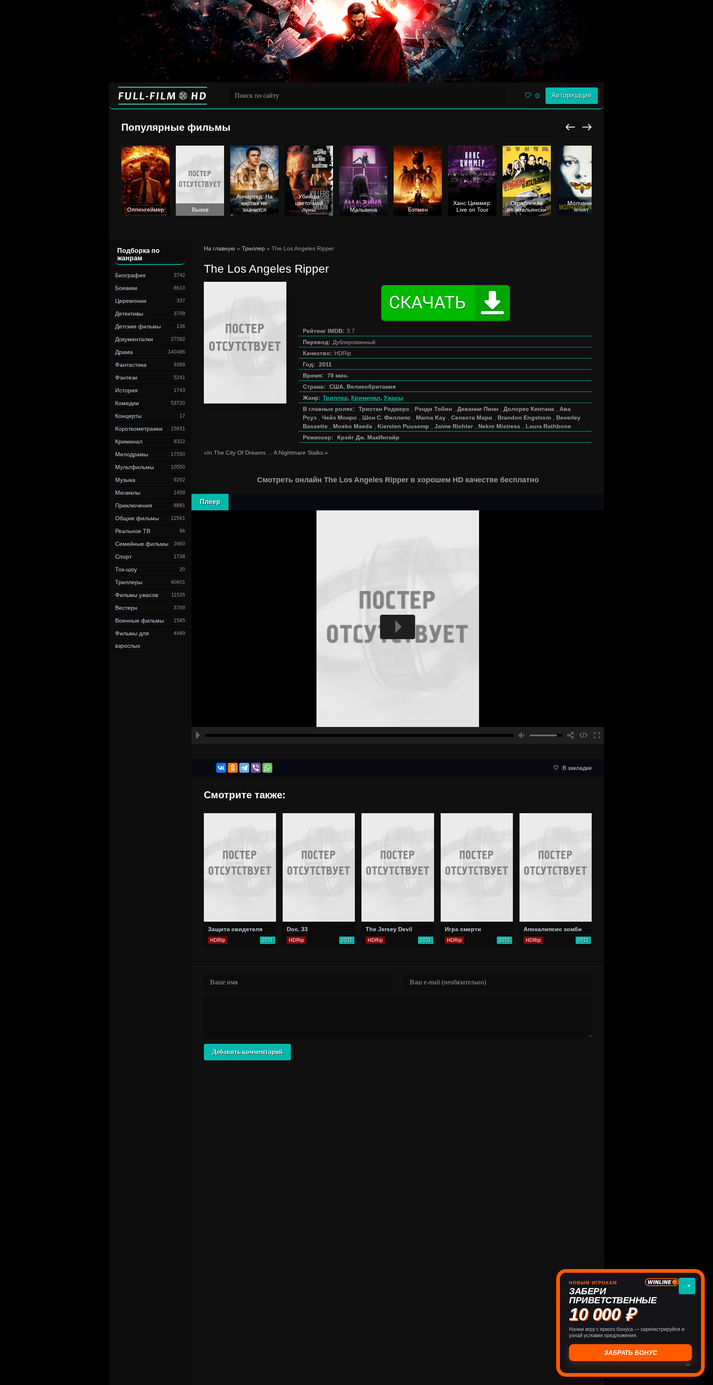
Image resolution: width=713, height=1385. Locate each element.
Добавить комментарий (247, 1051)
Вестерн (126, 607)
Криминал (128, 441)
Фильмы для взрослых (132, 639)
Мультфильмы (134, 467)
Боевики (126, 288)
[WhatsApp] (267, 768)
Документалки (134, 339)
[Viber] (256, 768)
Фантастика (130, 364)
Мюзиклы (127, 492)
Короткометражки (139, 428)
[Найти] (498, 95)
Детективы (129, 313)
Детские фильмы (138, 326)
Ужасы (393, 397)
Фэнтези (126, 377)
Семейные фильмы (141, 543)
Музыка (125, 480)
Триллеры (128, 582)
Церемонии (130, 300)
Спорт (123, 556)
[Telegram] (244, 768)
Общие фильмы (137, 518)
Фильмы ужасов (136, 595)
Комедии (127, 403)
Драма (124, 352)
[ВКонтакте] (221, 768)
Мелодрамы (131, 454)
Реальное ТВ (132, 531)
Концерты (128, 416)
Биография (130, 275)
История (126, 390)
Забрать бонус (630, 1352)
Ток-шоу (126, 569)
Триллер (335, 397)
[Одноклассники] (233, 768)
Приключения (133, 505)
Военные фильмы (139, 620)
